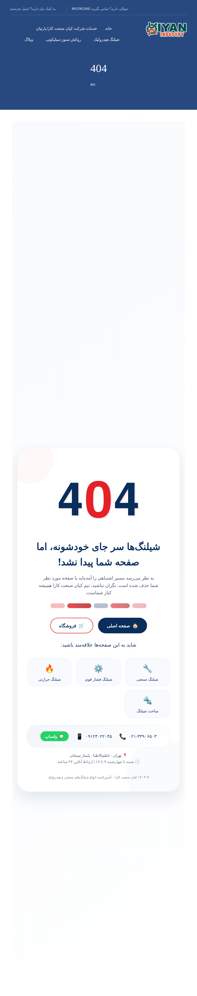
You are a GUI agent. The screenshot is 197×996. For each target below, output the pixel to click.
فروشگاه (71, 625)
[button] (183, 8)
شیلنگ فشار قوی (98, 672)
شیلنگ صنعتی (147, 672)
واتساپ (54, 736)
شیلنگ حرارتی (49, 672)
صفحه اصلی (122, 625)
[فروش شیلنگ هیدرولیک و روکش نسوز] (166, 29)
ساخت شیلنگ (147, 704)
